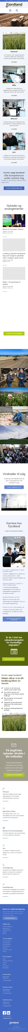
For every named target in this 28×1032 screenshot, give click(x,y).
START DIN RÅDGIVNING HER (14, 188)
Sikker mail (5, 948)
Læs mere (5, 236)
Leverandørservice (7, 944)
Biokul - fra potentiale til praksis (11, 283)
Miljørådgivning (6, 928)
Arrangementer (11, 0)
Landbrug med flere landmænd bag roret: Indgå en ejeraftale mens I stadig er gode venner (14, 256)
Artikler (4, 959)
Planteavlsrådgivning (7, 926)
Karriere (23, 0)
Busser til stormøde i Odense (13, 229)
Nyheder (6, 0)
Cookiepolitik (16, 1026)
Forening (5, 962)
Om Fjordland (6, 966)
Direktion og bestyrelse (8, 960)
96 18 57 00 (8, 993)
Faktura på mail (6, 946)
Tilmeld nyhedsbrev (7, 940)
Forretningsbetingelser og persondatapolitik (16, 1028)
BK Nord (4, 933)
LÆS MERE (14, 62)
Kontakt (26, 0)
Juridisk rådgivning (7, 930)
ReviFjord (5, 931)
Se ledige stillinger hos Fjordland (14, 619)
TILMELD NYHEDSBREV (14, 333)
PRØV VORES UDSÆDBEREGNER (13, 659)
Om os (15, 0)
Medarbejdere (19, 0)
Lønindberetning (6, 942)
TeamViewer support (7, 949)
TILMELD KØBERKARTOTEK (14, 487)
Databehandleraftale (16, 1027)
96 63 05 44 (8, 1006)
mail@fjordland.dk (7, 1018)
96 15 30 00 (8, 980)
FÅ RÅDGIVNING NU (10, 918)
